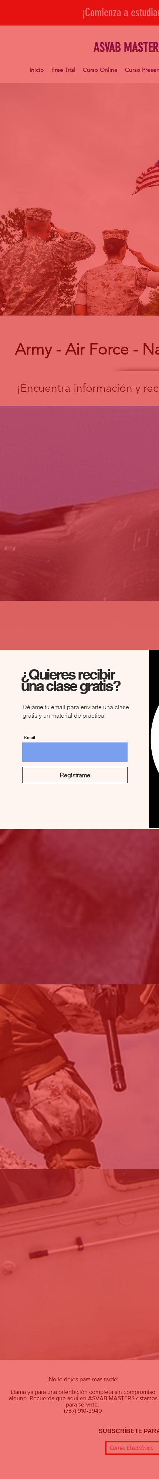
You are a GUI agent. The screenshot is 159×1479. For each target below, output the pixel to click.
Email (29, 737)
